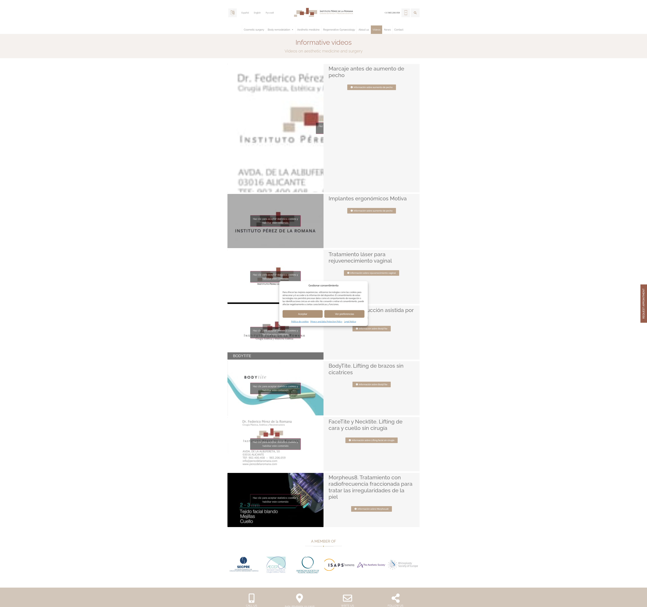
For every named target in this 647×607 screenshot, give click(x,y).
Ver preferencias (344, 313)
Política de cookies (300, 321)
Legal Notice (350, 321)
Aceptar (302, 313)
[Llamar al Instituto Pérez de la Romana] (406, 12)
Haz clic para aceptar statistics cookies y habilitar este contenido (275, 221)
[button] (415, 12)
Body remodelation (279, 29)
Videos (376, 29)
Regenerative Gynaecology (339, 29)
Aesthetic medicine (308, 29)
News (387, 29)
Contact (398, 29)
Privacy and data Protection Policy (326, 321)
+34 (392, 13)
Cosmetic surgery (254, 29)
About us (364, 29)
